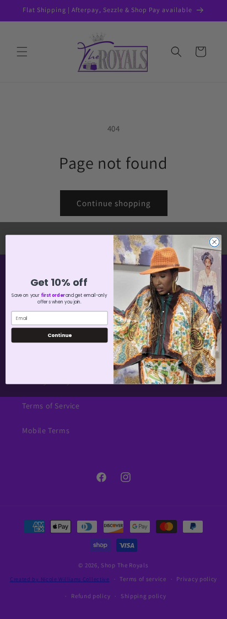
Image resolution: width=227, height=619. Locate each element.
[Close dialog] (214, 242)
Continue (59, 335)
